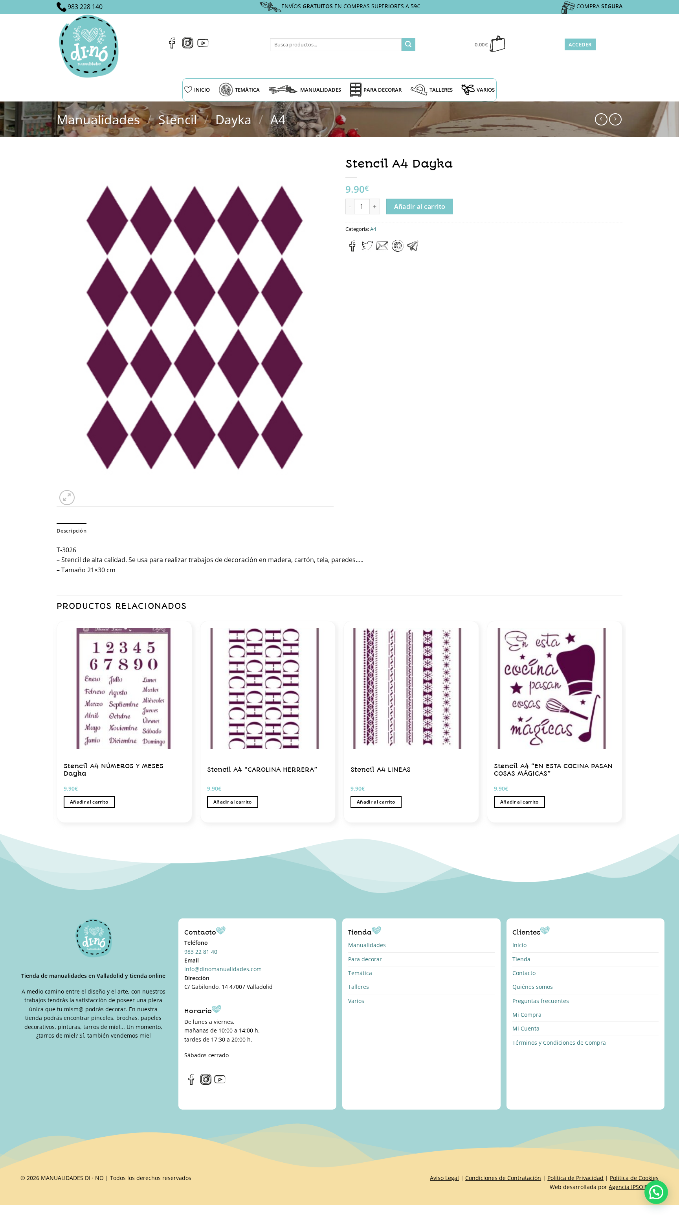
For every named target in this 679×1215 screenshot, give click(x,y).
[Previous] (57, 725)
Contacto (524, 973)
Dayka (233, 119)
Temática (360, 973)
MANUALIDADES (320, 89)
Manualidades (98, 119)
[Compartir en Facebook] (352, 249)
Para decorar (365, 959)
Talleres (358, 986)
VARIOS (486, 89)
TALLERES (441, 89)
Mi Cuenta (526, 1028)
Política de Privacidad (575, 1178)
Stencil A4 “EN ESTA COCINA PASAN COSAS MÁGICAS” (553, 770)
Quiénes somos (532, 986)
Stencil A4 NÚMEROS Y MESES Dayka (113, 770)
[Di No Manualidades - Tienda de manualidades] (91, 46)
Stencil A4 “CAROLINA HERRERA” (262, 769)
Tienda (521, 959)
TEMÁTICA (247, 89)
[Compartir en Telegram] (412, 249)
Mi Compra (526, 1014)
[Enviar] (408, 44)
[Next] (622, 725)
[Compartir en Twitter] (367, 249)
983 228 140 (85, 6)
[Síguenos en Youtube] (203, 46)
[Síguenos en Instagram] (187, 46)
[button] (656, 1192)
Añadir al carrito (420, 206)
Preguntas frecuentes (540, 1001)
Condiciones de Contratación (503, 1178)
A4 (277, 119)
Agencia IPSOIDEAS (634, 1187)
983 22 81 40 (200, 951)
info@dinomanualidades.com (223, 969)
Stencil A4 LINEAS (381, 769)
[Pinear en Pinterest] (398, 249)
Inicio (519, 945)
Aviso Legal (444, 1178)
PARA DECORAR (382, 89)
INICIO (202, 89)
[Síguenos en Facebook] (172, 46)
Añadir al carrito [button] (89, 802)
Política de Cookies (634, 1178)
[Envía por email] (382, 249)
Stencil (177, 119)
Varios (356, 1001)
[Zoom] (67, 497)
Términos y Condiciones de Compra (559, 1042)
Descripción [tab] (71, 530)
